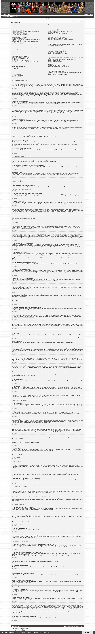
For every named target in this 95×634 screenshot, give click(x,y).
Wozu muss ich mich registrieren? (18, 25)
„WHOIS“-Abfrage (26, 606)
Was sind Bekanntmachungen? (17, 73)
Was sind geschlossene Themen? (18, 75)
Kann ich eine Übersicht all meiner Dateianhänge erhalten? (58, 66)
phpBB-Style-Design (25, 630)
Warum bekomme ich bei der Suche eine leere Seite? (57, 51)
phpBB (16, 628)
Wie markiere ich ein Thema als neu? (18, 63)
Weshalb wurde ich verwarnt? (17, 59)
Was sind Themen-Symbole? (17, 76)
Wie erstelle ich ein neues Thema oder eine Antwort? (21, 50)
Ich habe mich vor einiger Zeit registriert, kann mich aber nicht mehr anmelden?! (26, 31)
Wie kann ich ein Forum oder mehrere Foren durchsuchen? (58, 49)
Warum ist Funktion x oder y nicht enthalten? (56, 71)
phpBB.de (22, 189)
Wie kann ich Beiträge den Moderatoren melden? (20, 60)
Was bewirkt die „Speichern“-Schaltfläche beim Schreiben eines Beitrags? (25, 61)
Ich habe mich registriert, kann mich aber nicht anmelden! (22, 29)
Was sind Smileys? (15, 69)
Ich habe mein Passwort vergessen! (18, 32)
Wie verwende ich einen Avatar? (17, 44)
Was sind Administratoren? (53, 25)
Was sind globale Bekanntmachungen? (19, 72)
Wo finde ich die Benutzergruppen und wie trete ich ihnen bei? (59, 29)
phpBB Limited (14, 189)
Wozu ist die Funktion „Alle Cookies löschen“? (20, 34)
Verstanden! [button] (87, 632)
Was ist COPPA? (15, 26)
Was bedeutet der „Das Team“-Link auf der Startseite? (57, 33)
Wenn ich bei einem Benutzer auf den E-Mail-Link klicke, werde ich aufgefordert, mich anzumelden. (29, 47)
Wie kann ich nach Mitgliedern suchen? (55, 52)
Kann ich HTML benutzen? (16, 68)
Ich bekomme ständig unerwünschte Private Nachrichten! (58, 38)
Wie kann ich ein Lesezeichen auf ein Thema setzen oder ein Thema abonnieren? (62, 59)
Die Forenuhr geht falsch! (16, 40)
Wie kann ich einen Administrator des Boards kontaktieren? (58, 74)
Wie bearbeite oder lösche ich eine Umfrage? (20, 56)
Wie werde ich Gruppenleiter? (53, 30)
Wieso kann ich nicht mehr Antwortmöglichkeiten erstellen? (22, 55)
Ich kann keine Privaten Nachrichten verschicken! (56, 37)
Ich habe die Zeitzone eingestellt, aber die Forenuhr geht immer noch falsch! (25, 41)
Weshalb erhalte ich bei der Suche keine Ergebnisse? (57, 50)
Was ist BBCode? (15, 67)
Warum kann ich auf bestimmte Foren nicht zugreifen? (21, 57)
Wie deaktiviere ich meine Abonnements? (55, 61)
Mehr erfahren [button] (47, 632)
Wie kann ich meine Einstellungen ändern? (19, 38)
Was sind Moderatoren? (52, 26)
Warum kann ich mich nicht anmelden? (18, 30)
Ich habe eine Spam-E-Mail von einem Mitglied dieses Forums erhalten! (60, 39)
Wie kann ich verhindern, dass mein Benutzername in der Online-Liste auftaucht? (26, 39)
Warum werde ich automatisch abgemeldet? (19, 33)
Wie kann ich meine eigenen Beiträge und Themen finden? (58, 53)
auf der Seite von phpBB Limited (53, 591)
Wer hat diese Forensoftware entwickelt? (55, 70)
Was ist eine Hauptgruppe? (53, 32)
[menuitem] (9, 14)
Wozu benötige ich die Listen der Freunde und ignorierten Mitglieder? (60, 43)
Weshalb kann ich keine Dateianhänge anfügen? (20, 58)
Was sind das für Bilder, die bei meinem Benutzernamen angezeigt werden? (25, 43)
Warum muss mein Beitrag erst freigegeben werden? (21, 62)
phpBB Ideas (65, 598)
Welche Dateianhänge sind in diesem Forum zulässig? (57, 65)
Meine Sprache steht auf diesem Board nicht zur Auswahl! (22, 42)
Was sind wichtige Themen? (17, 74)
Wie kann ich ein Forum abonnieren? (54, 60)
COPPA (73, 109)
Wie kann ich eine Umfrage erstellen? (18, 54)
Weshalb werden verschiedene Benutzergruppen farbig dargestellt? (60, 31)
